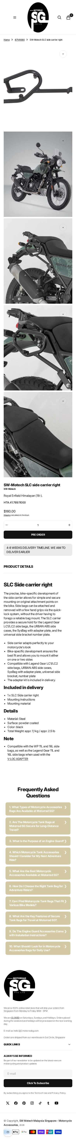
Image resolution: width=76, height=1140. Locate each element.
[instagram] (32, 1103)
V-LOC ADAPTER (17, 759)
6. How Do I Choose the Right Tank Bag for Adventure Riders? (36, 888)
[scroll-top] (69, 1133)
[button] (15, 17)
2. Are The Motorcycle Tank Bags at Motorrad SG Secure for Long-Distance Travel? (34, 826)
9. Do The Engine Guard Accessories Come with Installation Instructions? (36, 933)
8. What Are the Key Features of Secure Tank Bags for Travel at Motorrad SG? (34, 918)
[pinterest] (24, 1103)
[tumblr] (48, 1103)
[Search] (59, 17)
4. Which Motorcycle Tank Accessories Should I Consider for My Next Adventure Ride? (35, 856)
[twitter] (8, 1103)
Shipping (7, 515)
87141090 (20, 39)
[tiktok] (40, 1103)
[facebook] (16, 1103)
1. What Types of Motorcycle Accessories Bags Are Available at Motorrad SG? (35, 809)
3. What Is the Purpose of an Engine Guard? (36, 841)
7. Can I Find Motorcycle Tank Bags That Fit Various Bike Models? (36, 903)
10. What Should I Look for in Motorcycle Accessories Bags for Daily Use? (34, 948)
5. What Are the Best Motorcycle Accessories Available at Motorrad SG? (33, 873)
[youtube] (56, 1103)
